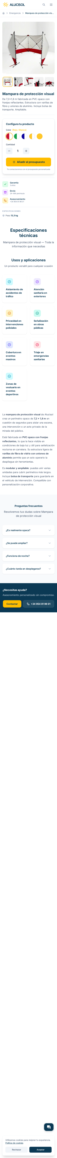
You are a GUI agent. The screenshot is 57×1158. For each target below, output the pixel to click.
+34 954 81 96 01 (40, 603)
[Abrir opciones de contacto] (48, 1127)
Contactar (12, 603)
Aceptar (40, 1149)
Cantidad (10, 144)
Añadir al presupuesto (31, 161)
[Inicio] (3, 13)
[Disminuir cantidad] (9, 151)
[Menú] (51, 4)
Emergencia (15, 13)
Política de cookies (14, 1143)
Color (16, 130)
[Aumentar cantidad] (26, 151)
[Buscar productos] (44, 4)
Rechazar (16, 1149)
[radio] (9, 136)
